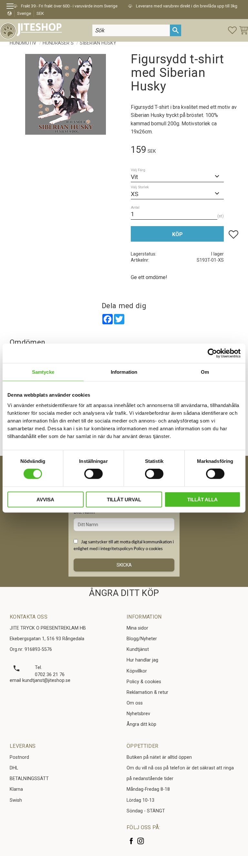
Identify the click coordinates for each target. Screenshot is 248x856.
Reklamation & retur (147, 692)
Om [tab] (205, 372)
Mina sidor (137, 628)
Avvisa (45, 499)
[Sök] (175, 30)
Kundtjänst (138, 649)
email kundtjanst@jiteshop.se (40, 680)
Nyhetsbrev (138, 713)
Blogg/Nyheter (142, 639)
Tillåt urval (124, 499)
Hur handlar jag (142, 660)
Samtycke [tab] (43, 372)
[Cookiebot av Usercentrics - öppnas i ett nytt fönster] (212, 353)
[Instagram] (140, 841)
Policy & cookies (144, 681)
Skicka (124, 565)
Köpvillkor (137, 671)
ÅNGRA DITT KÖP (124, 593)
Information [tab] (124, 372)
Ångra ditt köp (141, 724)
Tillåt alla (202, 499)
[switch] (93, 474)
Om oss (135, 703)
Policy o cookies (148, 549)
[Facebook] (131, 841)
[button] (12, 7)
